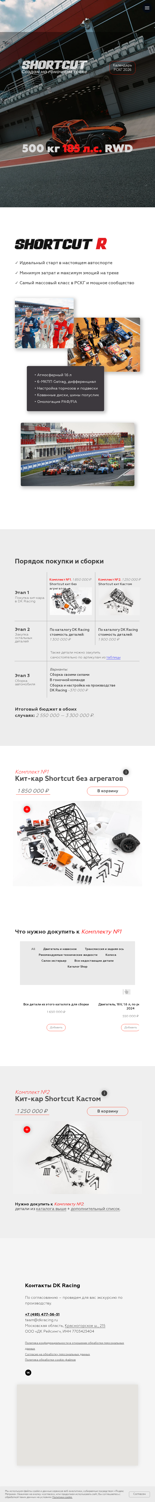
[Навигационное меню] (147, 7)
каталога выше (51, 1209)
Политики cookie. (62, 1497)
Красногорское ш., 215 (85, 1326)
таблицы (113, 657)
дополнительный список (95, 1209)
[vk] (28, 1373)
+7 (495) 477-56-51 (42, 1314)
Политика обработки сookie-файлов (50, 1359)
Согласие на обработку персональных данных (57, 1354)
